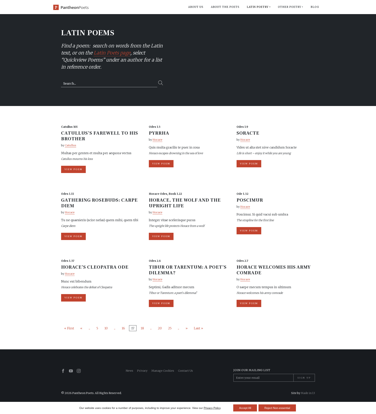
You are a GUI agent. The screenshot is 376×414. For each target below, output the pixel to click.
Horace (157, 139)
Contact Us (185, 370)
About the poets (225, 7)
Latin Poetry (257, 7)
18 (142, 328)
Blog (315, 7)
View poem (73, 169)
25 (170, 328)
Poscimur (250, 200)
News (129, 370)
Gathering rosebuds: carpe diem (99, 203)
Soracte (248, 133)
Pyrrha (159, 133)
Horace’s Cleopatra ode (94, 267)
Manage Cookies (162, 370)
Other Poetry (289, 7)
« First (69, 328)
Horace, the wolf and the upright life (185, 203)
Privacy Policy (212, 407)
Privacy (142, 370)
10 (106, 328)
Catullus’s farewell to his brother (99, 136)
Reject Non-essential (277, 407)
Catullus (70, 145)
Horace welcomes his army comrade (274, 270)
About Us (195, 7)
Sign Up (304, 377)
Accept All (245, 407)
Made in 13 (308, 393)
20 (160, 328)
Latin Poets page (112, 53)
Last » (198, 328)
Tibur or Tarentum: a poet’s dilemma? (188, 270)
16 (123, 328)
